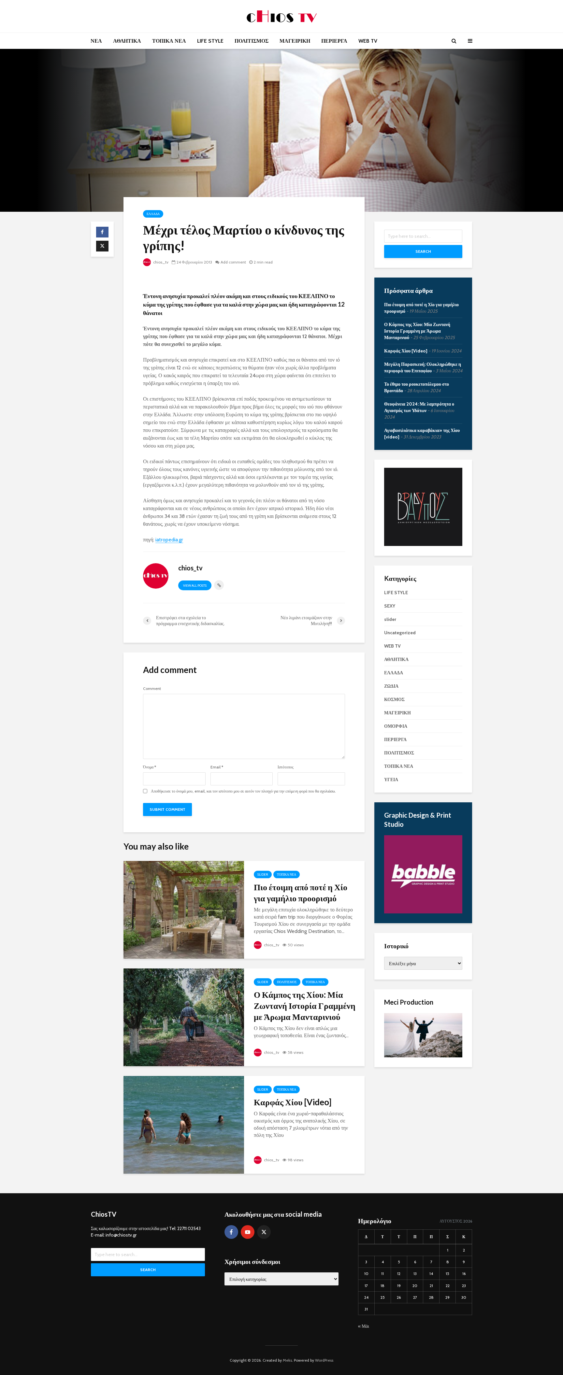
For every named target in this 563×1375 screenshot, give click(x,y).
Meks (287, 1360)
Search (423, 251)
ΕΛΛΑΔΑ (153, 214)
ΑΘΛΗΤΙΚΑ (127, 41)
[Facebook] (231, 1232)
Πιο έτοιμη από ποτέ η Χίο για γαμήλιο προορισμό (300, 892)
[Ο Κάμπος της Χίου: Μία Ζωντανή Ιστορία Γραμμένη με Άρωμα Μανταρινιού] (183, 1017)
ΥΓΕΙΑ (391, 779)
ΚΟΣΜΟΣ (394, 699)
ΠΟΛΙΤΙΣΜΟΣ (251, 41)
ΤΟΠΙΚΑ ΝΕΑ (169, 41)
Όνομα (149, 767)
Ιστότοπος (286, 767)
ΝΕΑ (96, 41)
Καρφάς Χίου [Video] (292, 1102)
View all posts (195, 585)
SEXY (389, 606)
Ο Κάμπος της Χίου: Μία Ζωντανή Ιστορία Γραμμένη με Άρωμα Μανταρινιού (304, 1005)
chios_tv (160, 262)
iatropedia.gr (169, 540)
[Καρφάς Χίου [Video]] (183, 1124)
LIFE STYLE (210, 41)
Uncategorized (400, 633)
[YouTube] (247, 1232)
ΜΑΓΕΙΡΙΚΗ (295, 41)
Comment (152, 689)
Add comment (233, 262)
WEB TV (367, 41)
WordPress (324, 1360)
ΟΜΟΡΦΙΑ (395, 726)
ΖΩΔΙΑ (391, 686)
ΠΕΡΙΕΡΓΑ (334, 41)
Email (216, 767)
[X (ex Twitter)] (264, 1232)
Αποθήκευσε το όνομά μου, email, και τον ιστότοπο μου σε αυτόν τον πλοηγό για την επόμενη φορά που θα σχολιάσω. (243, 791)
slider (262, 874)
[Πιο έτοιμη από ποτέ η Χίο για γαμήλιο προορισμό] (183, 909)
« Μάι (363, 1326)
